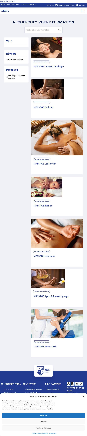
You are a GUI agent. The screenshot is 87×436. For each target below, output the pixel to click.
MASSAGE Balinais (43, 205)
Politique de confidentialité (40, 433)
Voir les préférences (43, 428)
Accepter (43, 415)
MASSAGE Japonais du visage (49, 66)
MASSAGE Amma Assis (45, 346)
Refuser (43, 422)
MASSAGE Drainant (44, 107)
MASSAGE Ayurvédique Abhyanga (51, 296)
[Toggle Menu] (83, 11)
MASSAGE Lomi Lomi (44, 256)
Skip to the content (7, 1)
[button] (83, 396)
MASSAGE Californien (45, 163)
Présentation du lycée (33, 389)
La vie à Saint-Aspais (33, 393)
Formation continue (41, 62)
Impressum (52, 433)
